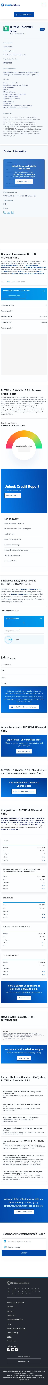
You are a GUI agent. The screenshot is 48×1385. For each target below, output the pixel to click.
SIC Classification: (9, 68)
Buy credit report (12, 495)
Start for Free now (24, 181)
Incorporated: (7, 43)
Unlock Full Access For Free (23, 791)
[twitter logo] (8, 212)
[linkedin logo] (12, 212)
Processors (11, 1341)
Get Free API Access (24, 1212)
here (9, 599)
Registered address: (10, 192)
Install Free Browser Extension (25, 707)
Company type (8, 51)
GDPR (9, 1337)
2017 (23, 282)
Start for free (14, 296)
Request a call (24, 1362)
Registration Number (10, 59)
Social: (5, 208)
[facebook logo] (4, 212)
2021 (8, 282)
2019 (18, 282)
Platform (10, 1306)
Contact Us (11, 1315)
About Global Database (15, 1302)
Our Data (10, 1311)
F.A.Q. (9, 1324)
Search (24, 1252)
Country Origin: (8, 200)
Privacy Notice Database (16, 1328)
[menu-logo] (10, 4)
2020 (13, 282)
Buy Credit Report (25, 14)
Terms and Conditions (15, 1319)
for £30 (24, 449)
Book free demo (24, 1356)
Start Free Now (24, 751)
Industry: (6, 79)
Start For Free (24, 998)
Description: (7, 114)
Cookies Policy (12, 1332)
